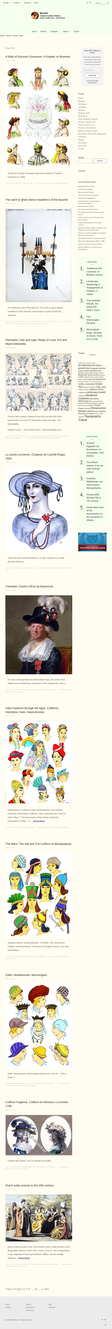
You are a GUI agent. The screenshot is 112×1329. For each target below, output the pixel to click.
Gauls (49, 1083)
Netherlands (51, 1264)
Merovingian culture (18, 1085)
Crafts (80, 377)
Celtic (62, 1083)
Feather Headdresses (10, 323)
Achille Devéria (82, 363)
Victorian (81, 140)
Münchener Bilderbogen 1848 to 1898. (91, 241)
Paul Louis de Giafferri (62, 827)
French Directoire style (95, 381)
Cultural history (67, 689)
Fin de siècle (82, 143)
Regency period (84, 408)
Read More (39, 821)
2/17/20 (7, 347)
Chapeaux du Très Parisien (46, 183)
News (9, 36)
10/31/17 (7, 1110)
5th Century (21, 1083)
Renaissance (82, 116)
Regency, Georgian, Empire (87, 131)
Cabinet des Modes (27, 1167)
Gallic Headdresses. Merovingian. (26, 975)
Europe (24, 183)
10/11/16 (7, 1189)
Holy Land (101, 387)
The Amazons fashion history (88, 209)
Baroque (42, 436)
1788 (19, 436)
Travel (76, 31)
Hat (32, 183)
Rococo (20, 438)
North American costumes (41, 323)
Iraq (38, 956)
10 (36, 1289)
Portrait (12, 691)
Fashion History (54, 436)
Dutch (36, 1264)
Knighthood (81, 392)
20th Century (18, 568)
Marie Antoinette (48, 438)
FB (90, 2)
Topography (92, 416)
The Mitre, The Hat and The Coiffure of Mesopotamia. (38, 843)
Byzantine (81, 101)
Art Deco (24, 568)
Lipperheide (81, 395)
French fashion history (42, 1083)
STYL (97, 413)
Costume (54, 31)
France (28, 183)
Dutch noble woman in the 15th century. (29, 1185)
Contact (8, 1307)
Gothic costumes (86, 384)
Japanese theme (96, 389)
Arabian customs (91, 363)
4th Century (15, 1083)
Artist (88, 368)
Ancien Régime (36, 436)
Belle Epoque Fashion (96, 373)
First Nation (20, 323)
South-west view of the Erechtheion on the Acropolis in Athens (95, 513)
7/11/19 (7, 462)
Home (34, 31)
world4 (13, 60)
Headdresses (8, 438)
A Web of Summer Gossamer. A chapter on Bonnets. (38, 56)
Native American (45, 321)
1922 (13, 568)
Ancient (14, 956)
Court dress (31, 1264)
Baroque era (66, 1167)
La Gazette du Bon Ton (60, 568)
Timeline (16, 3)
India (33, 827)
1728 (13, 689)
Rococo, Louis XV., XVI (86, 125)
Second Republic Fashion (60, 183)
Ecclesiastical (30, 321)
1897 (13, 321)
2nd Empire (82, 137)
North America (53, 321)
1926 (13, 827)
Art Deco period (45, 568)
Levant (68, 956)
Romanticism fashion (86, 413)
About (36, 3)
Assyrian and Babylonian (86, 198)
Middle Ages (44, 1264)
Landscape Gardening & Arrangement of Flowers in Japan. (95, 287)
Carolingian (82, 107)
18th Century (28, 436)
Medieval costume (22, 1266)
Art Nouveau (82, 146)
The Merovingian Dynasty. (93, 319)
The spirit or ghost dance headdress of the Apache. (36, 199)
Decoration (88, 379)
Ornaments (81, 403)
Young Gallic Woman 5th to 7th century (94, 497)
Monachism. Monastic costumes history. (92, 238)
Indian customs (52, 827)
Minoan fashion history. (86, 192)
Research (27, 3)
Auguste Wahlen (84, 371)
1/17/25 (7, 60)
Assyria (18, 956)
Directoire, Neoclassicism (87, 128)
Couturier (51, 568)
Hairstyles (40, 438)
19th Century (18, 183)
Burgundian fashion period (88, 375)
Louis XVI (14, 438)
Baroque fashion (9, 1169)
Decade (6, 3)
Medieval (81, 110)
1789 (23, 436)
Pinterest (87, 2)
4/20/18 (7, 847)
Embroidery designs (83, 381)
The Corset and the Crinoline (88, 195)
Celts (30, 1083)
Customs (7, 691)
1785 (13, 1167)
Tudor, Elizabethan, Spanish (88, 119)
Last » (46, 1289)
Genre (15, 36)
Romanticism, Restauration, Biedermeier (92, 134)
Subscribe (92, 75)
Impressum (30, 1310)
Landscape (91, 392)
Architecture (85, 365)
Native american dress (28, 323)
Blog (50, 1304)
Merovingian (82, 104)
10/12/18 (7, 590)
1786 (13, 436)
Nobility (49, 689)
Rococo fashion (57, 438)
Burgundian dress (23, 1264)
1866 (13, 183)
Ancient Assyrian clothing (59, 956)
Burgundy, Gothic (84, 113)
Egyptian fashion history (86, 186)
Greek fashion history (85, 189)
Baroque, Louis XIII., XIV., (87, 122)
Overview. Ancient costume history (90, 244)
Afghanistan (18, 827)
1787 (16, 436)
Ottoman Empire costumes (95, 403)
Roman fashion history (86, 206)
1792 (16, 689)
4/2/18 (7, 979)
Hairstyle (27, 827)
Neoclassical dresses (96, 401)
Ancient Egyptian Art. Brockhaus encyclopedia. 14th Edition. (95, 449)
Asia (23, 827)
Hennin (15, 1266)
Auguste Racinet (33, 438)
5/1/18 (7, 716)
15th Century (15, 1264)
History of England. (90, 387)
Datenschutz (30, 1307)
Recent (43, 31)
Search (81, 158)
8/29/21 (7, 203)
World (65, 31)
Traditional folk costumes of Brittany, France (95, 271)
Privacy (28, 1304)
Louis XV (44, 689)
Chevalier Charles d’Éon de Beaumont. (29, 586)
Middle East (43, 956)
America (24, 321)
